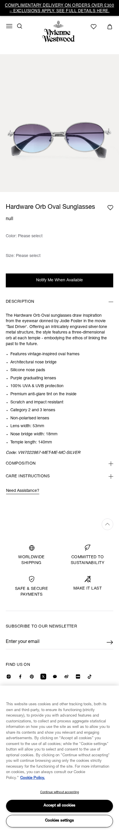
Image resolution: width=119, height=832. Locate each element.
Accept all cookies (59, 806)
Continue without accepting (59, 792)
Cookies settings (59, 821)
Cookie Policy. (32, 778)
